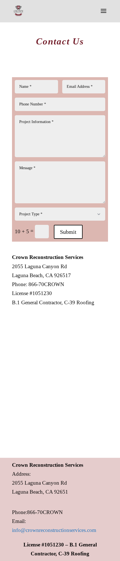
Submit (68, 232)
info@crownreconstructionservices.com (54, 530)
